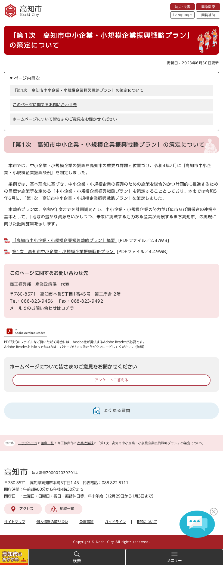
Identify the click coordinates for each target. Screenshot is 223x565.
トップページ (27, 443)
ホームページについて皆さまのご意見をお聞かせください (65, 119)
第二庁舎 (103, 294)
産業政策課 (85, 443)
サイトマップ (14, 522)
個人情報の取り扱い (52, 522)
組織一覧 (47, 443)
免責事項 (86, 522)
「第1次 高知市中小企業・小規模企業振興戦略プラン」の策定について (78, 90)
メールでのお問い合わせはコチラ (42, 308)
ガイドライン (115, 522)
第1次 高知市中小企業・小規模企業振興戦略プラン (63, 252)
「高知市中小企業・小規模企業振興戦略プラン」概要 (64, 240)
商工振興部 (20, 284)
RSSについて (147, 522)
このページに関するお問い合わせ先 (45, 105)
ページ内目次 (27, 78)
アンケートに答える (111, 380)
